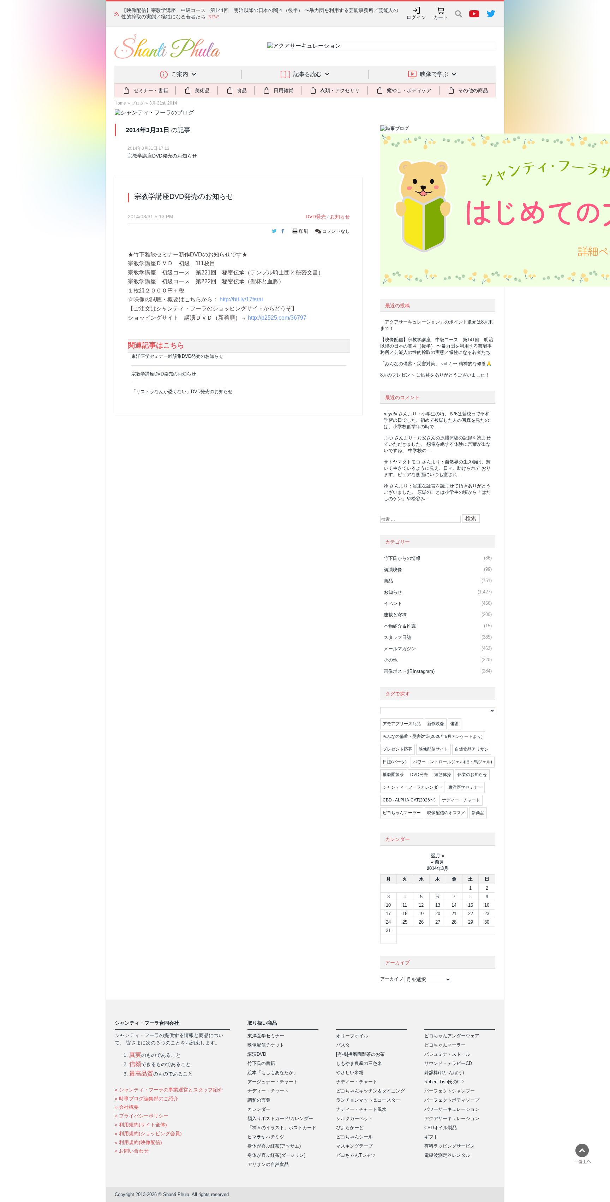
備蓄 (454, 723)
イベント (393, 603)
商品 (388, 581)
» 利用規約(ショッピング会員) (148, 1133)
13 (437, 905)
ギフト (431, 1136)
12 (421, 905)
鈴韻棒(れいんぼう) (444, 1072)
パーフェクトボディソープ (451, 1100)
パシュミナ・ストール (447, 1054)
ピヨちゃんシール (354, 1136)
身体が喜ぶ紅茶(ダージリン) (276, 1155)
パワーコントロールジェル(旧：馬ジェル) (452, 761)
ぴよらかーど (350, 1127)
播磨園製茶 (393, 774)
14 (453, 905)
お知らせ (340, 216)
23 (486, 913)
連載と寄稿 (395, 614)
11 (404, 905)
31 (388, 930)
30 (486, 922)
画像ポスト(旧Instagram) (409, 671)
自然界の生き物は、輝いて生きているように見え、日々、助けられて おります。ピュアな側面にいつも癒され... (437, 468)
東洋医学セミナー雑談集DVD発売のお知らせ (177, 356)
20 (437, 913)
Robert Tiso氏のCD (444, 1081)
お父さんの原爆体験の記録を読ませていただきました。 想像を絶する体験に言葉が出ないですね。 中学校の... (437, 444)
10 (388, 905)
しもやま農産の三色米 (359, 1063)
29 (470, 922)
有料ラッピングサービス (449, 1146)
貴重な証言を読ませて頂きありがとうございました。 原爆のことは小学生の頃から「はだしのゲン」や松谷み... (437, 492)
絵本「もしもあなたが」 (272, 1072)
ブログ (137, 103)
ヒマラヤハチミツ (265, 1136)
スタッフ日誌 (397, 637)
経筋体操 (442, 774)
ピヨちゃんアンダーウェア (451, 1035)
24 (388, 922)
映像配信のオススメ (446, 812)
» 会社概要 (127, 1107)
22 (470, 913)
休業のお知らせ (472, 774)
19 (421, 913)
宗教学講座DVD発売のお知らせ (162, 156)
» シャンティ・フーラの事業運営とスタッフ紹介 (169, 1090)
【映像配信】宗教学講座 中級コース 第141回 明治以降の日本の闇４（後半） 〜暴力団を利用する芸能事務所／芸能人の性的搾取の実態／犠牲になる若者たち (436, 346)
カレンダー (258, 1109)
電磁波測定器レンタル (447, 1155)
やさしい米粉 (350, 1072)
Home (120, 103)
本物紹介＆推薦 (400, 626)
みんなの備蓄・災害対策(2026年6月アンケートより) (433, 736)
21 (453, 913)
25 (404, 922)
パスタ (343, 1045)
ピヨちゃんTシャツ (356, 1155)
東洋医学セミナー (465, 787)
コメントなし (335, 231)
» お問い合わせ (132, 1151)
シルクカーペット (354, 1118)
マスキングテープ (354, 1146)
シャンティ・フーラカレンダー (412, 787)
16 (486, 905)
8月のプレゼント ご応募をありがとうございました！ (435, 375)
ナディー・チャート (461, 800)
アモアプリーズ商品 (402, 723)
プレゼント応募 (397, 749)
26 (421, 922)
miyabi (390, 413)
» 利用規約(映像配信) (138, 1142)
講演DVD (256, 1054)
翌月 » (437, 855)
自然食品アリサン (472, 749)
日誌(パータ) (395, 761)
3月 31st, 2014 (163, 103)
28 (453, 922)
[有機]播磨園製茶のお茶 (360, 1054)
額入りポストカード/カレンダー (280, 1118)
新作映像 (435, 723)
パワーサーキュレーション (451, 1109)
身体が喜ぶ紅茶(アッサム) (274, 1146)
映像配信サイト (433, 749)
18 (404, 913)
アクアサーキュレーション (451, 1118)
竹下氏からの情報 (402, 558)
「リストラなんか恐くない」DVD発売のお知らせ (182, 391)
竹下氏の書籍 (261, 1063)
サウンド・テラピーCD (448, 1063)
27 (437, 922)
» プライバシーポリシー (141, 1116)
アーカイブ (391, 979)
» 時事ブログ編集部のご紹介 (146, 1098)
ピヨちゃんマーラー (402, 812)
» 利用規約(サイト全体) (141, 1124)
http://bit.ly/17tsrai (241, 299)
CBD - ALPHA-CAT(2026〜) (409, 800)
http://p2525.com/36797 (277, 318)
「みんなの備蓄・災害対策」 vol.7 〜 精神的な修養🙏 (436, 363)
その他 (390, 660)
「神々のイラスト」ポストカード (281, 1127)
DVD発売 (316, 216)
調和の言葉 (258, 1100)
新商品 (478, 812)
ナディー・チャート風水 (361, 1109)
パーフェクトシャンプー (449, 1091)
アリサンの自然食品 (268, 1164)
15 (470, 905)
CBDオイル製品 (440, 1127)
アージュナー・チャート (272, 1081)
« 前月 (437, 862)
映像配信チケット (265, 1045)
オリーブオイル (352, 1035)
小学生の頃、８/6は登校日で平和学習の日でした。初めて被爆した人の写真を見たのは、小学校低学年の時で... (437, 420)
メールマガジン (400, 648)
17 (388, 913)
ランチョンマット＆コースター (368, 1100)
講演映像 (393, 569)
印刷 (303, 231)
